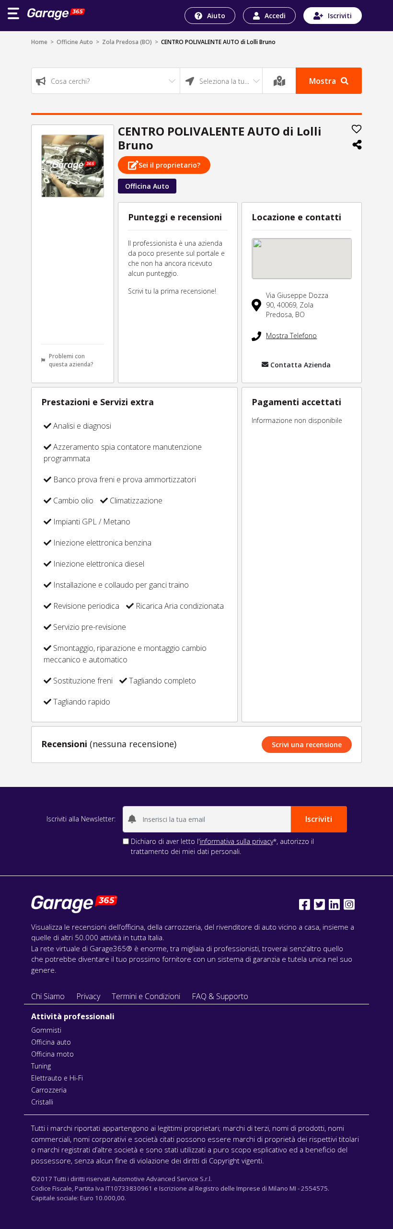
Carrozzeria (49, 1089)
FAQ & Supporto (220, 996)
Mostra (322, 81)
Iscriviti (340, 15)
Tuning (41, 1065)
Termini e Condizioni (146, 996)
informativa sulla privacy (236, 841)
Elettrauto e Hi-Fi (57, 1077)
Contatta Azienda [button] (300, 364)
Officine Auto (75, 42)
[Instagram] (349, 904)
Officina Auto (147, 186)
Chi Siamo (48, 996)
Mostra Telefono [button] (291, 335)
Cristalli (42, 1101)
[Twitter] (319, 904)
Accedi (275, 15)
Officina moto (52, 1053)
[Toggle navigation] (13, 13)
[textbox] (106, 81)
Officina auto (51, 1042)
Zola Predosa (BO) (127, 42)
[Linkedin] (334, 904)
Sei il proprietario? (169, 165)
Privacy (88, 996)
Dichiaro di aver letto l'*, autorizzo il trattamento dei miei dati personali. (222, 846)
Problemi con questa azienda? (71, 360)
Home (39, 42)
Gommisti (46, 1030)
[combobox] (105, 81)
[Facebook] (304, 904)
